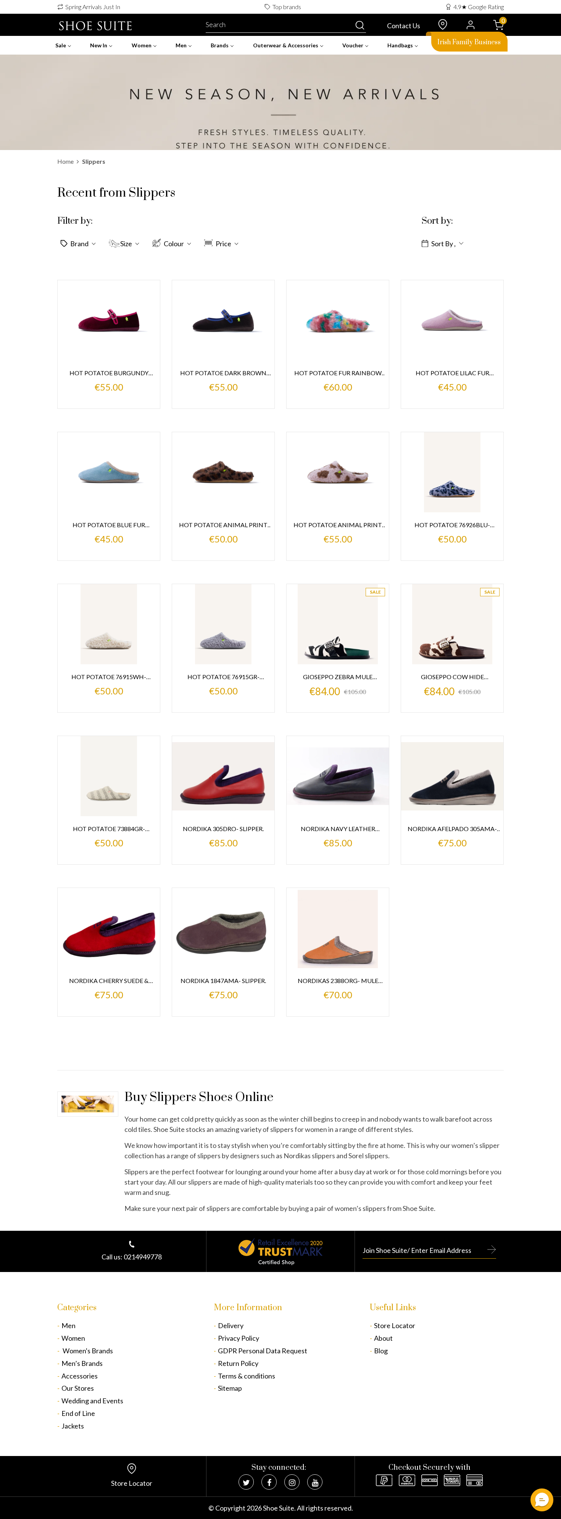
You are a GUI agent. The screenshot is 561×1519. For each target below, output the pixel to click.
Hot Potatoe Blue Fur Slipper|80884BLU (109, 525)
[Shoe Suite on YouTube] (314, 1482)
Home (65, 161)
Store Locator (394, 1325)
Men (68, 1325)
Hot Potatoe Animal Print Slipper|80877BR (223, 525)
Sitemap (230, 1388)
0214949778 (143, 1257)
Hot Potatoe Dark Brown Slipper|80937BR (223, 373)
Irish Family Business (469, 42)
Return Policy (238, 1363)
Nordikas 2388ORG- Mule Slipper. (338, 981)
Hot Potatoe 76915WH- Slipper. (108, 677)
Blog (381, 1350)
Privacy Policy (238, 1338)
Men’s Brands (82, 1363)
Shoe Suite (278, 1508)
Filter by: (75, 221)
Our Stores (77, 1388)
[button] (79, 243)
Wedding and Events (92, 1400)
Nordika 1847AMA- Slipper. (223, 980)
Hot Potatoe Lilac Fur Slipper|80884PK (452, 373)
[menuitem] (63, 45)
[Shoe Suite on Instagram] (292, 1482)
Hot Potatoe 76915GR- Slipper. (223, 677)
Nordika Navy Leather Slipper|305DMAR (338, 829)
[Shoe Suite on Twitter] (246, 1482)
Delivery (230, 1325)
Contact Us (403, 25)
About (383, 1338)
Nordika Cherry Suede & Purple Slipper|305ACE (108, 981)
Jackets (72, 1426)
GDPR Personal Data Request (262, 1350)
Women (73, 1338)
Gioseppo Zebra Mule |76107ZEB (337, 677)
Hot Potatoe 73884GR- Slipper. (109, 829)
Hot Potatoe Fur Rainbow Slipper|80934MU (338, 373)
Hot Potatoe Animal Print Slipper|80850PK (337, 525)
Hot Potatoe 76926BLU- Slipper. (452, 525)
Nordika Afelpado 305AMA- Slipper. (452, 829)
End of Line (78, 1413)
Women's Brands (87, 1350)
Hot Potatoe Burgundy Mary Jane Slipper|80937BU (109, 373)
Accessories (79, 1376)
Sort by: (437, 221)
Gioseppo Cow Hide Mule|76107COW (452, 677)
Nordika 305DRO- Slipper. (223, 828)
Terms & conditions (246, 1376)
